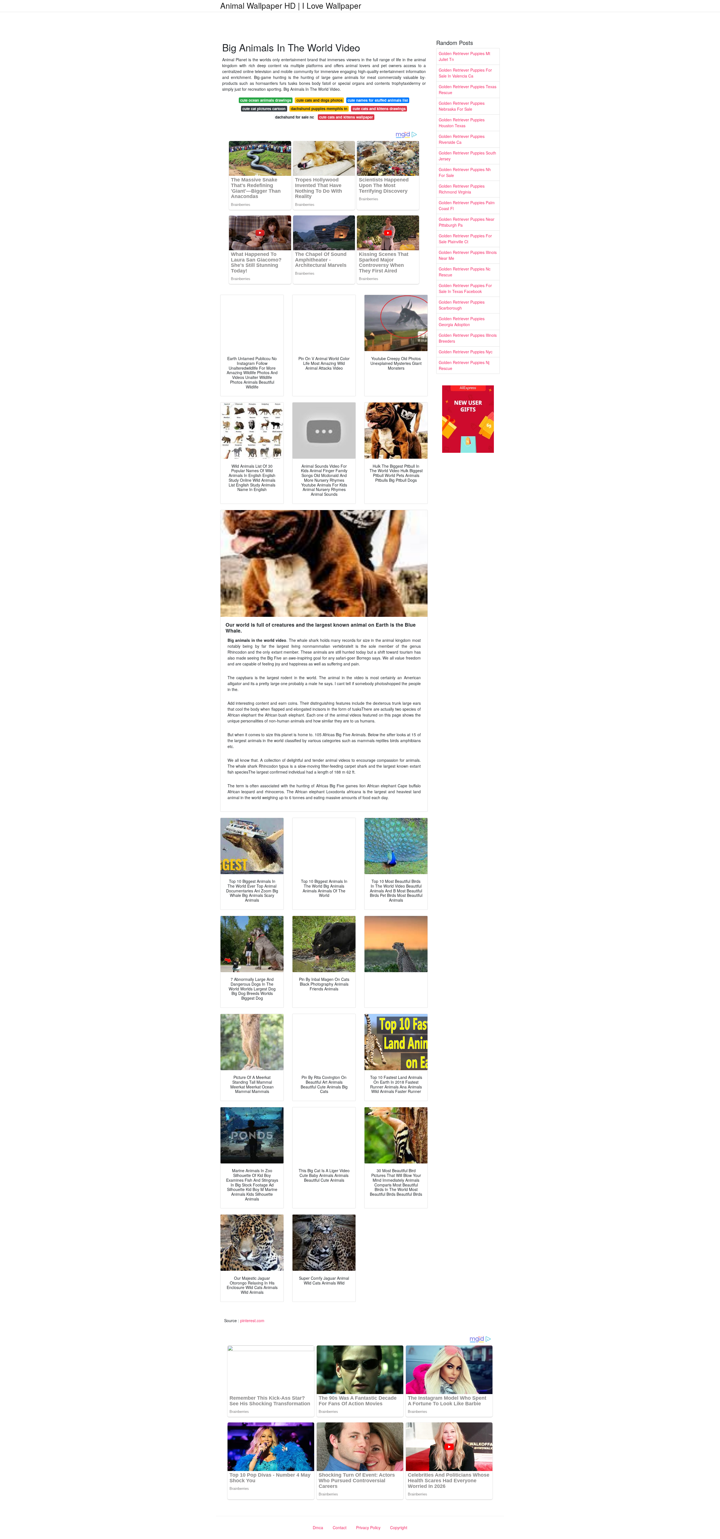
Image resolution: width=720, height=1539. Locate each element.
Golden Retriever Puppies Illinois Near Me (468, 255)
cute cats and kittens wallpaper (346, 117)
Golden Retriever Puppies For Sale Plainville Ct (465, 238)
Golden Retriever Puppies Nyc (465, 351)
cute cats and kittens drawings (379, 108)
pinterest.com (252, 1320)
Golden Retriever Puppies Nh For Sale (465, 172)
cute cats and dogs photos (319, 100)
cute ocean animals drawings (265, 100)
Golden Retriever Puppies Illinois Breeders (468, 338)
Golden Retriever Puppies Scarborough (462, 305)
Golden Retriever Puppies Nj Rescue (464, 365)
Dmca (318, 1527)
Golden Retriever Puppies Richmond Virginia (462, 189)
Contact (339, 1527)
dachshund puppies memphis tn (319, 108)
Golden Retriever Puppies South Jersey (467, 156)
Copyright (398, 1527)
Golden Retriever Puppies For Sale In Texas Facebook (465, 288)
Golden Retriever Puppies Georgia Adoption (462, 321)
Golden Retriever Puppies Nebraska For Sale (462, 106)
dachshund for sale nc (294, 117)
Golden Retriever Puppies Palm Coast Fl (467, 205)
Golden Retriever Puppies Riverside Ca (462, 139)
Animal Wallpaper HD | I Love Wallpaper (290, 5)
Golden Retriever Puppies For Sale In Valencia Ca (465, 73)
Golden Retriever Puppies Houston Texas (462, 122)
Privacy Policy (368, 1527)
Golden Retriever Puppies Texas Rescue (467, 89)
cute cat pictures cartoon (263, 108)
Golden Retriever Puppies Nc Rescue (464, 272)
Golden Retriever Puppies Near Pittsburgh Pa (466, 222)
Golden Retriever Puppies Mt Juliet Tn (464, 56)
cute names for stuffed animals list (378, 100)
